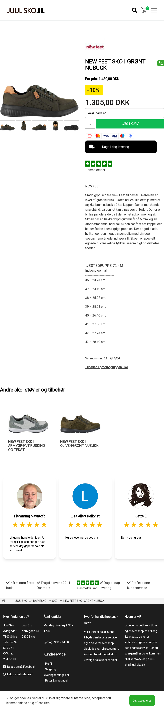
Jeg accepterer (142, 700)
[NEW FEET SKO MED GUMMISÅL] (71, 126)
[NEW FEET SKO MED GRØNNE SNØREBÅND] (55, 126)
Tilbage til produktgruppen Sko (106, 367)
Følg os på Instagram (20, 674)
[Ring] (159, 63)
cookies (25, 698)
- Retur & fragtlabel (56, 680)
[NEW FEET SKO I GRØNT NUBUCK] (39, 116)
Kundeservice (55, 654)
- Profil (48, 663)
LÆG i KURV (130, 124)
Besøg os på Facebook (21, 666)
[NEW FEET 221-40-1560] (39, 126)
